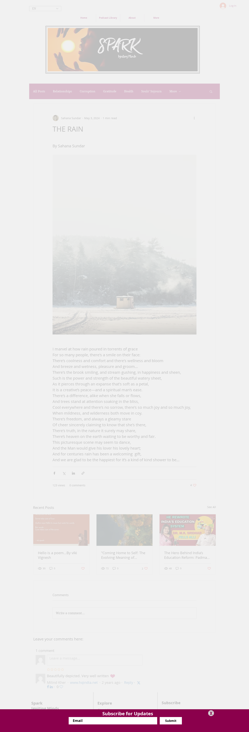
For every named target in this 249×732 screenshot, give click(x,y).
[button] (211, 713)
